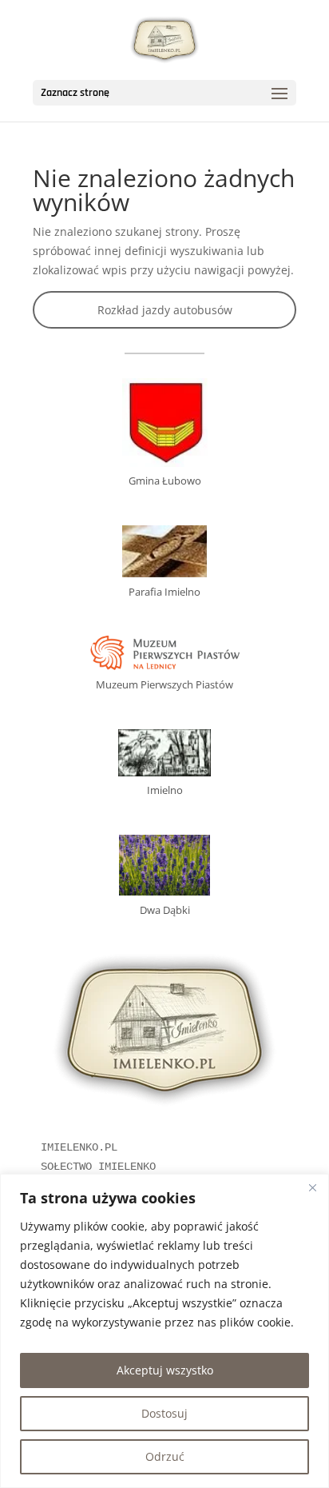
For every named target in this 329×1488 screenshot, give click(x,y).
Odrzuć (164, 1456)
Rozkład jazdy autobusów (164, 309)
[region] (164, 1331)
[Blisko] (312, 1187)
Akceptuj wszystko (165, 1370)
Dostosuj (164, 1413)
